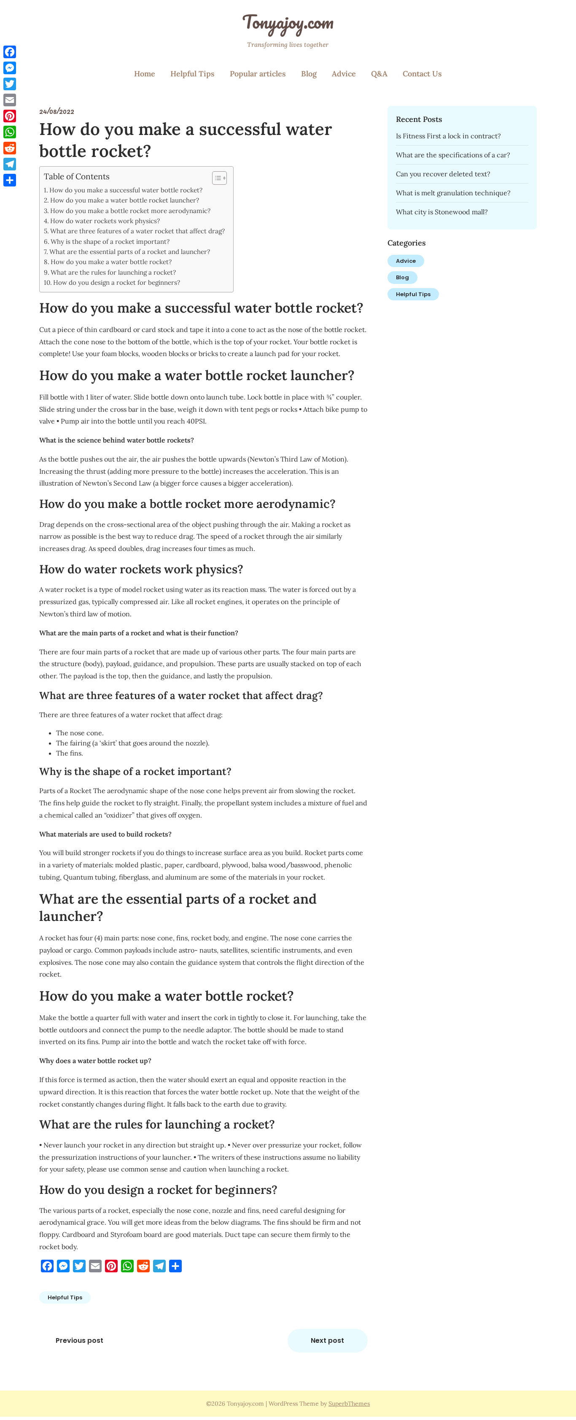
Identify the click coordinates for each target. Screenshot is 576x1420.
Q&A (379, 73)
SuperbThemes (349, 1403)
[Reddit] (10, 148)
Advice (344, 73)
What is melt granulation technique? (453, 193)
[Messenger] (10, 68)
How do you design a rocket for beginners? (116, 282)
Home (144, 73)
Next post (327, 1340)
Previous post (79, 1340)
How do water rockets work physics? (105, 221)
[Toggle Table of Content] (215, 178)
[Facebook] (10, 52)
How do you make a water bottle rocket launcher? (124, 200)
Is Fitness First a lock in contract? (448, 136)
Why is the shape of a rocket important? (110, 242)
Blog (309, 73)
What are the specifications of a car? (453, 155)
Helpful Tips (192, 73)
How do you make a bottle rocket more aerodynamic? (130, 211)
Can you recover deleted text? (443, 174)
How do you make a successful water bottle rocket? (125, 190)
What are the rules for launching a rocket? (113, 272)
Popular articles (258, 73)
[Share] (10, 180)
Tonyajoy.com (288, 21)
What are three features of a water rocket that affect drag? (137, 231)
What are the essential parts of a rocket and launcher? (129, 252)
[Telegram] (10, 164)
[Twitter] (10, 84)
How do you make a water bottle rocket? (111, 262)
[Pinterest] (10, 116)
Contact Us (422, 73)
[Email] (10, 100)
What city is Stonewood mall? (442, 212)
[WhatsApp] (10, 132)
